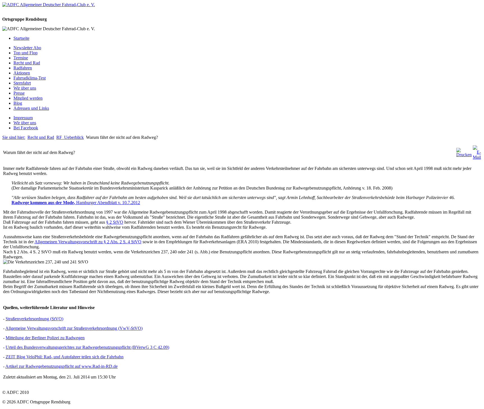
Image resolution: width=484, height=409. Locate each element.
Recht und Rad (40, 137)
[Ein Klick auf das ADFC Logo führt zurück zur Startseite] (48, 4)
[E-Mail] (477, 157)
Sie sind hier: (13, 137)
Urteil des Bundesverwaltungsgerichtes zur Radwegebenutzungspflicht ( (69, 347)
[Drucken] (464, 154)
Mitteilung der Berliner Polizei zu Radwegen (45, 337)
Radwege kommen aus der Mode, (43, 202)
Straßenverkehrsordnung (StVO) (34, 318)
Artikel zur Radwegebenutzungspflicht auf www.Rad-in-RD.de (61, 366)
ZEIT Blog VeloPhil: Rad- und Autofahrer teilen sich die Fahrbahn (65, 356)
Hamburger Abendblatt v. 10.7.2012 (108, 202)
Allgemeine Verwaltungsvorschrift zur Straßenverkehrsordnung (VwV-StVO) (74, 328)
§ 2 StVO (114, 222)
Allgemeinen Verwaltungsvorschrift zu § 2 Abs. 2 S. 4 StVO (87, 241)
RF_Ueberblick (70, 137)
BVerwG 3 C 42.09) (151, 347)
